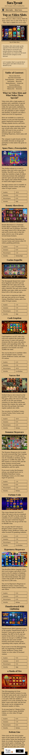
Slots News (18, 10)
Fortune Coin (20, 83)
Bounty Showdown (9, 79)
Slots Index (9, 10)
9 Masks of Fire (10, 88)
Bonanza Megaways (10, 83)
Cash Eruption (10, 81)
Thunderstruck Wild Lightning (14, 87)
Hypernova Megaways (14, 85)
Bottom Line (19, 88)
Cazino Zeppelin (20, 79)
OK (19, 751)
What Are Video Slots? (14, 75)
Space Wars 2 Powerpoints (14, 77)
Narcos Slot (19, 81)
